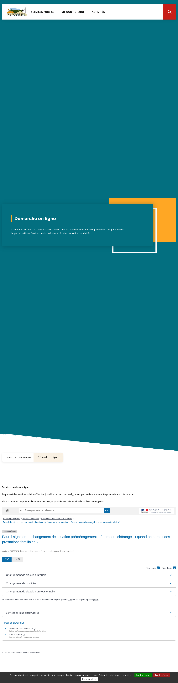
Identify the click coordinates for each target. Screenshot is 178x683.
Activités (98, 12)
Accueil (9, 457)
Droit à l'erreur (15, 634)
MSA (96, 599)
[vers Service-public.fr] (156, 511)
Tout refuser (161, 675)
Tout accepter (143, 675)
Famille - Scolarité (31, 518)
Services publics (42, 12)
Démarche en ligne (48, 457)
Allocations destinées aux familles (56, 518)
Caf (70, 599)
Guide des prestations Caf (21, 628)
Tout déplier (167, 568)
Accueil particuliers (11, 518)
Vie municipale (25, 457)
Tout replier (151, 568)
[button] (89, 575)
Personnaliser (89, 679)
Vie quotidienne (73, 12)
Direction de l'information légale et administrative (22, 652)
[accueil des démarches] (7, 510)
